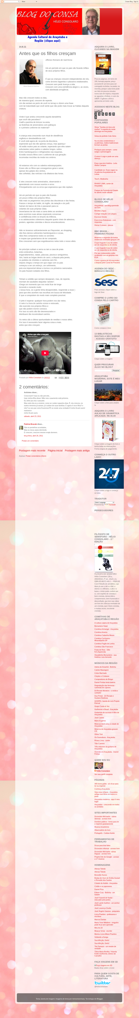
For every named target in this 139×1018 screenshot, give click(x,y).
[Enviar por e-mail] (60, 378)
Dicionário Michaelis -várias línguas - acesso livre (105, 853)
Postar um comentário (30, 441)
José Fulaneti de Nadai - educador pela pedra (103, 899)
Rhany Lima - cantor (102, 740)
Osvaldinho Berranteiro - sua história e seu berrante (105, 656)
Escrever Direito (100, 217)
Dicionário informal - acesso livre (107, 848)
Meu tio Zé (98, 928)
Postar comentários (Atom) (36, 456)
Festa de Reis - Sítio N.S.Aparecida (102, 651)
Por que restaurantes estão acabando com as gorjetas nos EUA (106, 255)
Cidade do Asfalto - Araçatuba (105, 883)
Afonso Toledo (100, 869)
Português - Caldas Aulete (104, 833)
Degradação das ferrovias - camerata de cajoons (104, 686)
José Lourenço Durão (102, 908)
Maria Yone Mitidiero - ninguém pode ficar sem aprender (106, 924)
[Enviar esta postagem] (55, 378)
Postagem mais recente (32, 450)
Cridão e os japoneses (103, 886)
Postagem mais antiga (77, 450)
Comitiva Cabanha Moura (104, 635)
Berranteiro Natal (101, 626)
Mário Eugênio (100, 721)
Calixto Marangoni (101, 670)
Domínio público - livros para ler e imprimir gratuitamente (106, 823)
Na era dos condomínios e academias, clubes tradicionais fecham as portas (106, 143)
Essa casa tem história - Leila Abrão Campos (105, 164)
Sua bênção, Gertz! (101, 940)
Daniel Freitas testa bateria (104, 682)
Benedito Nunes (100, 875)
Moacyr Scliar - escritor (103, 931)
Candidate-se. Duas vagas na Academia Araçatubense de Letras (105, 172)
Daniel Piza (98, 889)
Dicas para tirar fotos (102, 845)
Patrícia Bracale (30, 424)
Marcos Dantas (100, 919)
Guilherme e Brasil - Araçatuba (106, 709)
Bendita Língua (100, 211)
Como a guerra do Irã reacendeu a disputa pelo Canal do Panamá (107, 261)
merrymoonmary (78, 999)
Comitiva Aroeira (100, 632)
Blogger (100, 999)
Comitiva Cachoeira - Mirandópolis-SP (102, 639)
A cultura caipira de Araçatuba (105, 623)
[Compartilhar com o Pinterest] (68, 378)
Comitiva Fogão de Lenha (104, 644)
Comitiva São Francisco (103, 647)
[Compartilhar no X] (64, 378)
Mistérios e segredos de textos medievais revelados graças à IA (107, 239)
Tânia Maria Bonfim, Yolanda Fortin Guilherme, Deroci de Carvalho (105, 954)
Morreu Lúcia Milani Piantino (105, 934)
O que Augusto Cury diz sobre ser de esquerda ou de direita (105, 244)
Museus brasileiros (101, 827)
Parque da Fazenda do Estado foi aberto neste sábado (106, 191)
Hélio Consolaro (103, 771)
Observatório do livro (102, 830)
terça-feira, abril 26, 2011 (33, 436)
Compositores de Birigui (103, 679)
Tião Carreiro (99, 743)
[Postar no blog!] (62, 378)
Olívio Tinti (98, 734)
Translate (112, 505)
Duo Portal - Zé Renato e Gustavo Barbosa (104, 697)
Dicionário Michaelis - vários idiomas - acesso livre (105, 818)
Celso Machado (100, 673)
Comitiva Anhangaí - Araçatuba (106, 629)
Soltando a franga (101, 937)
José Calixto (99, 718)
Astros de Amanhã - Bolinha (105, 667)
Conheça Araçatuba (102, 789)
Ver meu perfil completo (103, 774)
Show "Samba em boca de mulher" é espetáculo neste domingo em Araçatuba (104, 129)
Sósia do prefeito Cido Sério (105, 136)
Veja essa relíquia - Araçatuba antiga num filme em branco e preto (105, 794)
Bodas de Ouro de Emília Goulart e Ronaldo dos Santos (107, 879)
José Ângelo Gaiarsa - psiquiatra (107, 911)
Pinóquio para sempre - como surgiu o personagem (105, 151)
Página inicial (55, 450)
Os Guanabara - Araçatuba (104, 737)
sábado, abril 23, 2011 (32, 416)
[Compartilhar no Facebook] (66, 378)
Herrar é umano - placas (103, 225)
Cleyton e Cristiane (101, 676)
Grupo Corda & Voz (101, 706)
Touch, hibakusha (101, 179)
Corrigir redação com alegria (105, 214)
